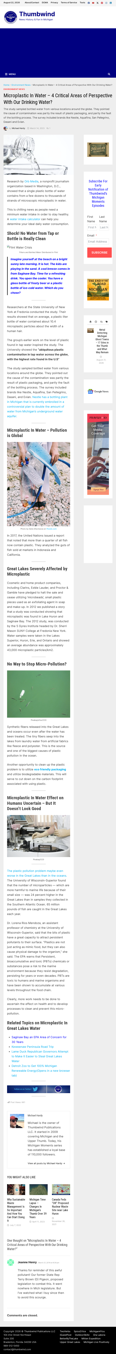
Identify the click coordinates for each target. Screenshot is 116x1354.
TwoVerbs (65, 1331)
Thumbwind (37, 14)
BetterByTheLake (69, 1338)
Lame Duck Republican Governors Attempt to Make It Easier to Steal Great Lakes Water (40, 1056)
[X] (98, 2)
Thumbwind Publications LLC (39, 1331)
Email (90, 235)
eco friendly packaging (50, 769)
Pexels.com (52, 529)
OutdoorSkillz (82, 1334)
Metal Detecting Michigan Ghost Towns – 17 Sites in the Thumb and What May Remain (102, 341)
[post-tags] (106, 322)
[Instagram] (107, 2)
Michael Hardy (18, 128)
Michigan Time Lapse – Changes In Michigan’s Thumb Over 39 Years (38, 1208)
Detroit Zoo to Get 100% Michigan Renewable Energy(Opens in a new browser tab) (41, 1070)
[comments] (101, 322)
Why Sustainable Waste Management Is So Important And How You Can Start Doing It (16, 1210)
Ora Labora (99, 1334)
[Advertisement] (58, 49)
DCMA (45, 2)
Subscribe (100, 252)
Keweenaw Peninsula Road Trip (33, 1046)
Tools (82, 2)
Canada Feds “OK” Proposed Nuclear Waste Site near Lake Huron (60, 1206)
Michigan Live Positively (96, 1342)
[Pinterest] (102, 2)
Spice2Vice (80, 1331)
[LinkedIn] (110, 2)
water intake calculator (25, 219)
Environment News (21, 85)
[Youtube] (93, 2)
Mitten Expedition (90, 1338)
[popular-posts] (90, 322)
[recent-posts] (95, 322)
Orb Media (31, 181)
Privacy (54, 2)
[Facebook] (89, 2)
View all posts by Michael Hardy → (46, 1163)
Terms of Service (69, 2)
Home (6, 85)
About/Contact (32, 2)
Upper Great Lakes (70, 1342)
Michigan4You (97, 1331)
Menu (12, 74)
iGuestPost (65, 1334)
